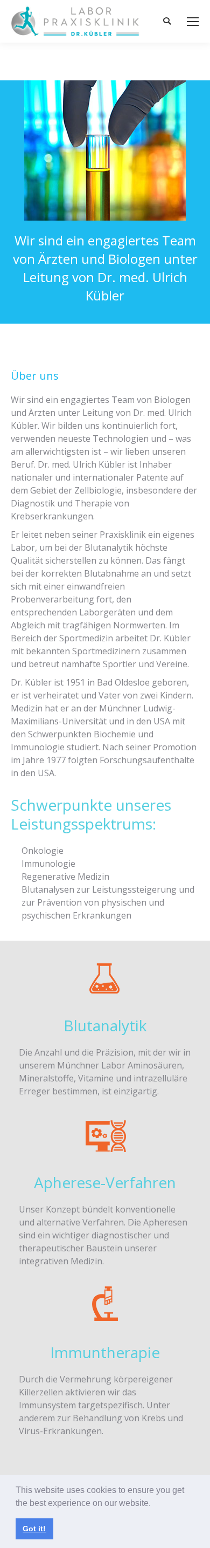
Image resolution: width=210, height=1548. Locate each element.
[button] (154, 1503)
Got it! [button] (34, 1528)
